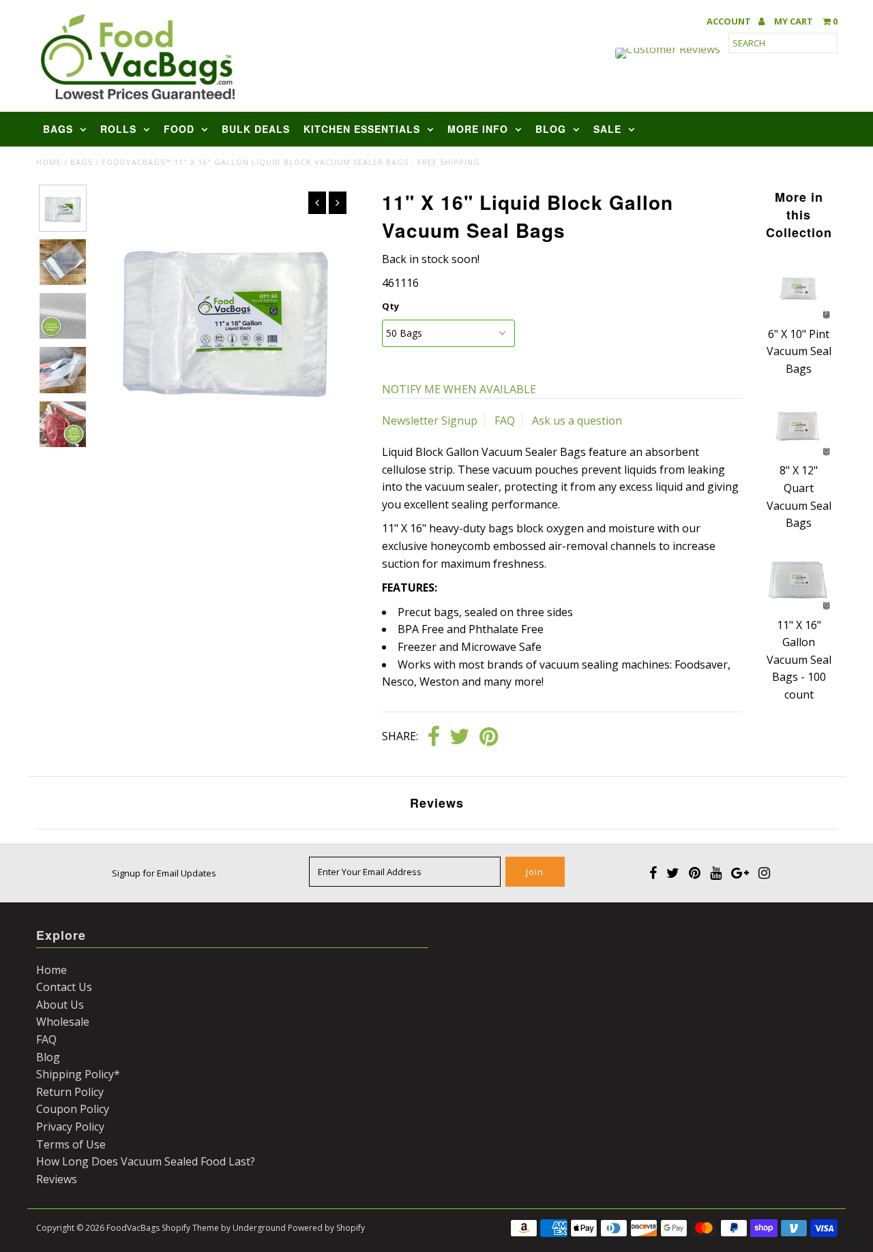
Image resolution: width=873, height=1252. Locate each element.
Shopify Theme (190, 1228)
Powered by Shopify (326, 1228)
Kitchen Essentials (362, 129)
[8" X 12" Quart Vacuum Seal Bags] (798, 453)
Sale (607, 129)
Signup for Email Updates (164, 873)
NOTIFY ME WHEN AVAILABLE (459, 389)
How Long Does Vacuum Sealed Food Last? (145, 1161)
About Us (60, 1004)
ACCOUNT (730, 21)
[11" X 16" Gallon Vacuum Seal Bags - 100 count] (798, 607)
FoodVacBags (133, 1228)
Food (179, 129)
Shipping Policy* (78, 1074)
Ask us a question (577, 420)
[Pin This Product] (488, 737)
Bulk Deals (256, 129)
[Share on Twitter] (459, 737)
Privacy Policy (70, 1126)
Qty (390, 306)
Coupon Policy (72, 1108)
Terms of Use (71, 1144)
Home (48, 162)
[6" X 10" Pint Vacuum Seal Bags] (798, 316)
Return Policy (70, 1091)
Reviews (56, 1179)
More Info (477, 129)
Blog (550, 129)
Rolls (118, 129)
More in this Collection (799, 214)
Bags (58, 129)
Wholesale (62, 1021)
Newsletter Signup (429, 420)
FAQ (504, 420)
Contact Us (64, 986)
